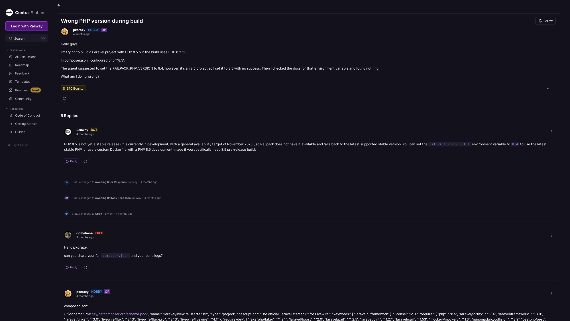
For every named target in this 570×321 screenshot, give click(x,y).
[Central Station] (9, 11)
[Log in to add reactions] (64, 99)
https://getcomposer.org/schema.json (117, 314)
